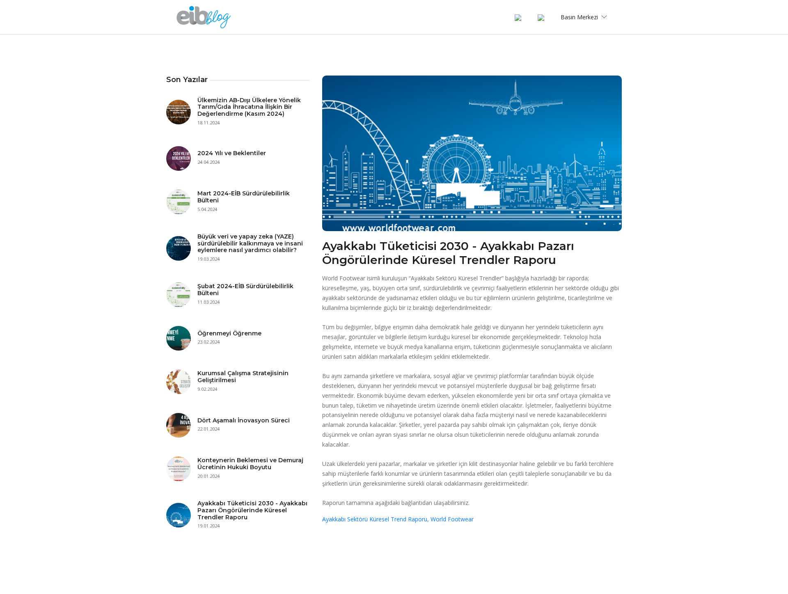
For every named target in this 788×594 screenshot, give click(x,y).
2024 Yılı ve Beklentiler (231, 153)
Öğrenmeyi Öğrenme (229, 333)
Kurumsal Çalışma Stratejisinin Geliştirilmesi (243, 376)
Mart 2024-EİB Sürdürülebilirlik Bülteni (243, 197)
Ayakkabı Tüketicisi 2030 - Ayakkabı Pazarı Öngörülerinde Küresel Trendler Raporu (252, 510)
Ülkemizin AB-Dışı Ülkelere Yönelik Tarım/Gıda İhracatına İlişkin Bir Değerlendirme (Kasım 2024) (249, 107)
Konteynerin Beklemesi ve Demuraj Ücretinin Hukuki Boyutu (250, 463)
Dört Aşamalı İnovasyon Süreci (243, 420)
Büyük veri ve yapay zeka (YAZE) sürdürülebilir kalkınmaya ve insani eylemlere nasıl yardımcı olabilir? (250, 243)
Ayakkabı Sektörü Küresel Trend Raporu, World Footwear (398, 519)
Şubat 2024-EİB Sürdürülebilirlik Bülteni (245, 289)
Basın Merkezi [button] (580, 17)
